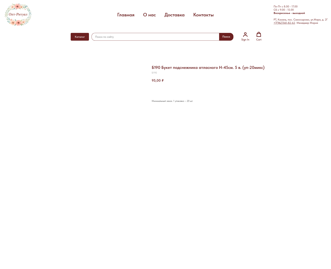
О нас (149, 15)
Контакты (203, 15)
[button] (245, 36)
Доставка (174, 15)
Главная (125, 15)
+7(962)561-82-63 (284, 22)
